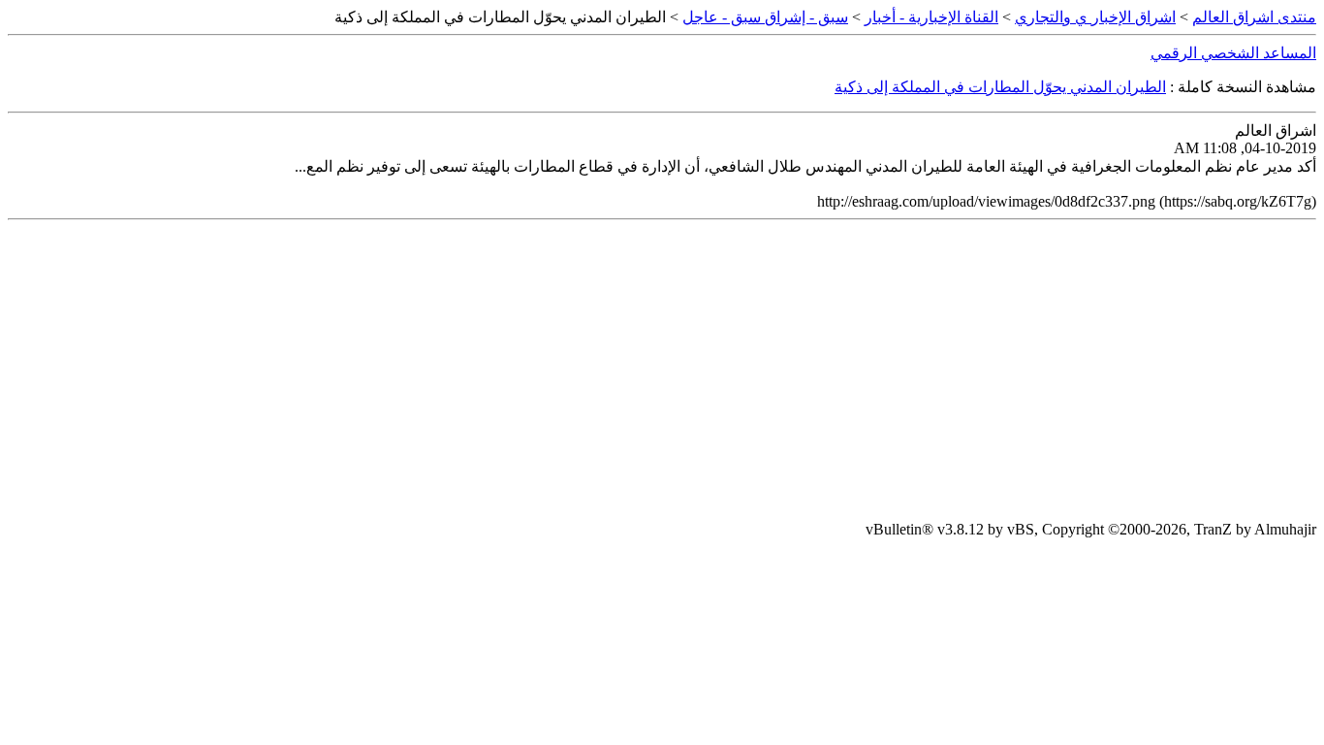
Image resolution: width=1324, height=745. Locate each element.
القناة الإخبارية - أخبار (931, 17)
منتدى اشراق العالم (1254, 17)
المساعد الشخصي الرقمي (1233, 53)
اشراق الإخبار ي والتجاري (1095, 17)
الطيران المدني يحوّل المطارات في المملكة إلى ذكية (1000, 87)
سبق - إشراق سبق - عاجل (765, 17)
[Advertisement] (662, 370)
